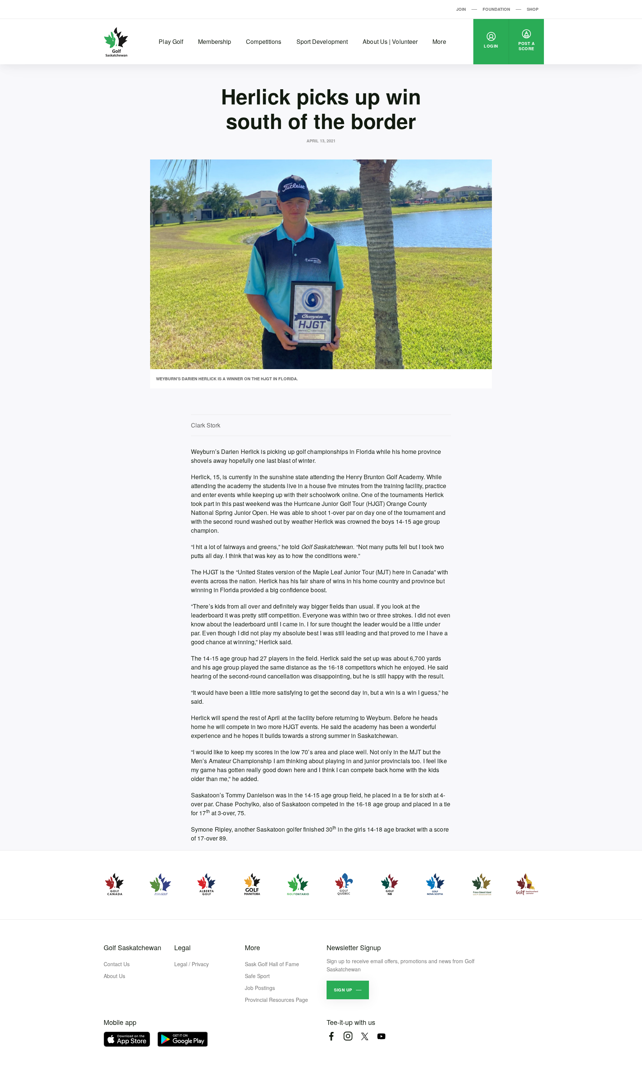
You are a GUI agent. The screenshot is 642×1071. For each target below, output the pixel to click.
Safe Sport (257, 976)
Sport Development (322, 41)
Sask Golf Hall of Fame (272, 964)
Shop (532, 9)
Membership (214, 41)
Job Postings (260, 987)
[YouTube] (381, 1036)
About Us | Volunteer (390, 41)
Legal (182, 947)
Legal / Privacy (191, 964)
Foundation (496, 9)
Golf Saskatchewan (132, 947)
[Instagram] (348, 1036)
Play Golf (171, 41)
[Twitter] (364, 1036)
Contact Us (117, 964)
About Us (114, 976)
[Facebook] (331, 1036)
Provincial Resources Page (276, 999)
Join (461, 9)
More (439, 41)
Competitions (263, 41)
